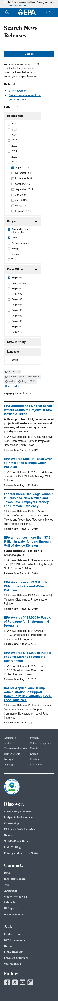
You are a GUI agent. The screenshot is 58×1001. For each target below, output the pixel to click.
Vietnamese (36, 765)
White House (12, 914)
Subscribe (10, 902)
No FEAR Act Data (16, 841)
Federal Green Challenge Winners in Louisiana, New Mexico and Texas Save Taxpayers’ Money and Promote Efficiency (29, 500)
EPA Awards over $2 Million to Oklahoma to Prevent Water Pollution (26, 586)
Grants (8, 835)
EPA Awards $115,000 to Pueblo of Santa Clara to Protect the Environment (27, 657)
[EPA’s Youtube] (22, 982)
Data (7, 872)
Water (11, 381)
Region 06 (14, 372)
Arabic (7, 743)
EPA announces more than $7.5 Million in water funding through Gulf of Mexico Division (27, 541)
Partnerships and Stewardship (24, 377)
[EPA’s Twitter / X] (15, 982)
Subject (12, 221)
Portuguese (10, 759)
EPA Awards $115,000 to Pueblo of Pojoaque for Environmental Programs (27, 621)
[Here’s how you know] (29, 4)
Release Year (15, 116)
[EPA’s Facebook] (7, 982)
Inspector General (15, 878)
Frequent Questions (16, 958)
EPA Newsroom (18, 91)
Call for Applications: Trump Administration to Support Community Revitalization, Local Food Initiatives (28, 694)
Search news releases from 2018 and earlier (25, 97)
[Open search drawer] (7, 12)
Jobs (7, 884)
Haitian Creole (12, 754)
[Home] (27, 12)
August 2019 (28, 381)
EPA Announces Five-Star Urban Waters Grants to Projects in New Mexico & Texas (28, 410)
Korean (34, 754)
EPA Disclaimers (14, 940)
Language (13, 352)
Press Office (15, 269)
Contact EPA (12, 934)
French (34, 749)
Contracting (11, 823)
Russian (34, 759)
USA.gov (9, 908)
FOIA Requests (13, 952)
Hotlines (9, 946)
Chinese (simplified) (41, 743)
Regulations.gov (14, 896)
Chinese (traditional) (15, 749)
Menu (49, 12)
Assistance (10, 738)
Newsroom (10, 890)
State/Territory (16, 342)
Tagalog (8, 765)
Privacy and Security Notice (21, 853)
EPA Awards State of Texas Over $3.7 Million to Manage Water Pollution (28, 463)
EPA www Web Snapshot (19, 829)
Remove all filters (14, 386)
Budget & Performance (18, 817)
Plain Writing (12, 847)
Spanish (34, 738)
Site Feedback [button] (12, 963)
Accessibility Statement (18, 811)
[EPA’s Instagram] (30, 982)
